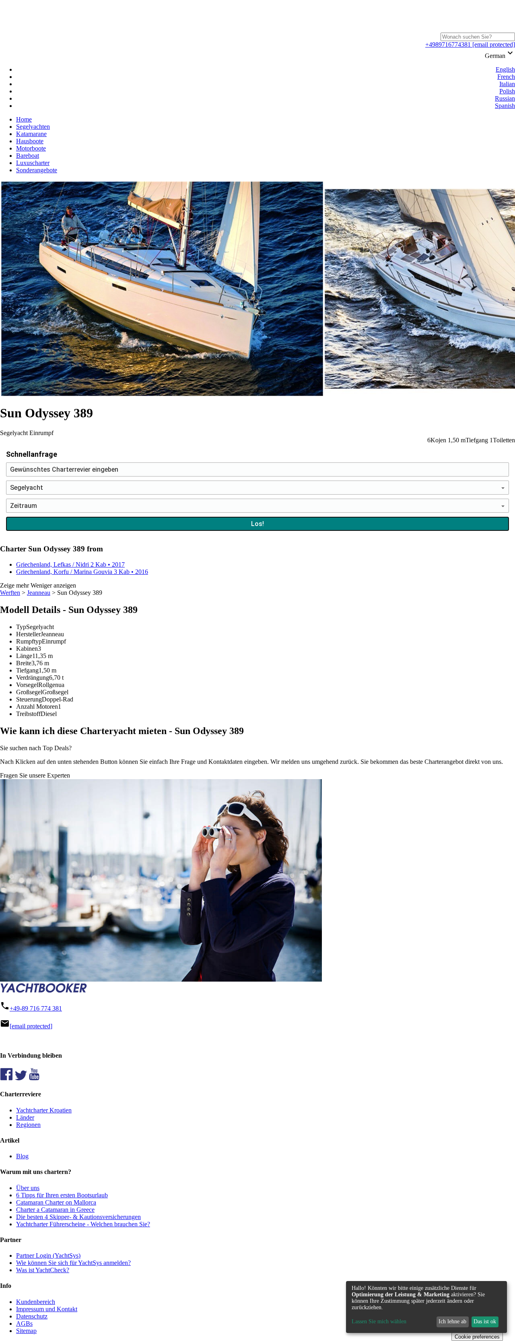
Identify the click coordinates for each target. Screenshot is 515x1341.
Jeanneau (38, 592)
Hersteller (28, 634)
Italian (507, 83)
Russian (505, 98)
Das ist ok (485, 1321)
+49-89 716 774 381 (36, 1008)
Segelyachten (33, 126)
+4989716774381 (448, 44)
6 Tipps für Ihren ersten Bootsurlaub (62, 1195)
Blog (22, 1156)
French (506, 76)
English (505, 69)
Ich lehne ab (452, 1321)
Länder (25, 1117)
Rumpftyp (29, 641)
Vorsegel (27, 684)
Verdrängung (32, 677)
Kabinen (27, 648)
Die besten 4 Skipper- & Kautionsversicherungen (78, 1216)
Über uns (27, 1187)
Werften (10, 592)
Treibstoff (28, 713)
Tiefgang (27, 670)
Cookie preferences (477, 1337)
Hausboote (29, 141)
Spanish (505, 105)
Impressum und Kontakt (46, 1309)
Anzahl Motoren (37, 706)
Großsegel (29, 692)
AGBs (24, 1323)
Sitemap (26, 1330)
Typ (21, 626)
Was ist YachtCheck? (42, 1270)
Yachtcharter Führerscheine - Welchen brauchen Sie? (83, 1224)
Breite (23, 663)
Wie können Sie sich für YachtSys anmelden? (73, 1262)
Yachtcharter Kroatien (44, 1110)
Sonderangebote (36, 170)
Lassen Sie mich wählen (379, 1321)
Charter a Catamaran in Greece (55, 1209)
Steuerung (29, 699)
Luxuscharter (32, 162)
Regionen (28, 1124)
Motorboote (31, 148)
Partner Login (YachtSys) (48, 1255)
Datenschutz (31, 1316)
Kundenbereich (35, 1301)
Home (24, 119)
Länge (24, 655)
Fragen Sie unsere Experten (35, 775)
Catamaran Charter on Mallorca (56, 1202)
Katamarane (31, 133)
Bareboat (27, 155)
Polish (507, 91)
